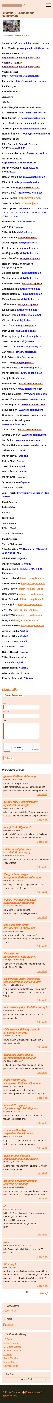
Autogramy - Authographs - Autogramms (19, 14)
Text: (5, 720)
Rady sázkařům (10, 1366)
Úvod (4, 35)
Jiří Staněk (8, 1339)
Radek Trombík (10, 1358)
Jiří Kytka (7, 1354)
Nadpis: (6, 712)
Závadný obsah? (34, 1392)
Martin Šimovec (10, 1343)
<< (8, 1379)
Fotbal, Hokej (9, 1311)
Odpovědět (42, 794)
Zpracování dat (10, 1396)
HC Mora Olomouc (12, 1351)
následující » (45, 1293)
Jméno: (6, 703)
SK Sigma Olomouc (12, 1347)
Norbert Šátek (10, 1362)
